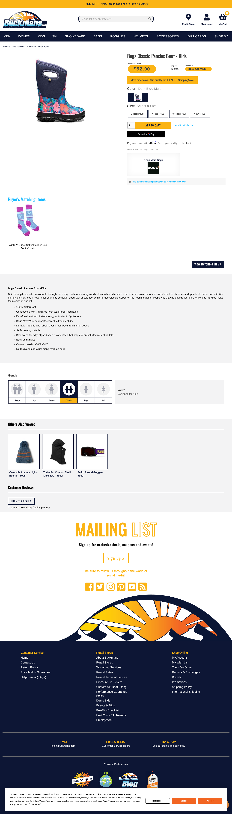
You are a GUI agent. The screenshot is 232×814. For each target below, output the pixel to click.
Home (6, 46)
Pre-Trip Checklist (107, 710)
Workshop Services (108, 667)
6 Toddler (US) (137, 114)
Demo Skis (103, 700)
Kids (41, 36)
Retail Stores (104, 662)
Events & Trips (105, 705)
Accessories (168, 36)
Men (7, 36)
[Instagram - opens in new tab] (111, 587)
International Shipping (186, 691)
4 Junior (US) (200, 114)
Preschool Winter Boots (38, 46)
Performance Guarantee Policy (111, 693)
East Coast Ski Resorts (111, 715)
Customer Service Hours (116, 745)
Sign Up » (116, 558)
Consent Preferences (116, 764)
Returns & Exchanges (186, 672)
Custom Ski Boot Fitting (111, 687)
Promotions (179, 682)
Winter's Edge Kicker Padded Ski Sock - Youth (28, 247)
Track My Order (182, 667)
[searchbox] (150, 19)
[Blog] (142, 587)
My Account (207, 24)
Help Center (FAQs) (33, 677)
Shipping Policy (182, 687)
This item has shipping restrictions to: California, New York (159, 182)
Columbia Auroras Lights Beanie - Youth (23, 474)
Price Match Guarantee (35, 672)
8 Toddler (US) (179, 114)
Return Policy (29, 667)
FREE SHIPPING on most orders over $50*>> (116, 4)
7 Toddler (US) (158, 114)
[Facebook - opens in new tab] (89, 587)
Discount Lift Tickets (109, 682)
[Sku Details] (157, 149)
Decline (184, 801)
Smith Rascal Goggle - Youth (90, 474)
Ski (54, 36)
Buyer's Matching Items (27, 199)
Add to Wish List (184, 125)
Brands (176, 677)
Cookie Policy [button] (101, 801)
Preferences (158, 801)
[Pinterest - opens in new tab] (121, 587)
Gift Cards (196, 36)
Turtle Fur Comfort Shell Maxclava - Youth (57, 474)
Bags (98, 36)
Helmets (141, 36)
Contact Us (28, 662)
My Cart (223, 18)
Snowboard (75, 36)
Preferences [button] (35, 804)
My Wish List (180, 662)
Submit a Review (21, 501)
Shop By (221, 36)
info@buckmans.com (63, 745)
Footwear (21, 46)
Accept (210, 801)
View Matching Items (207, 264)
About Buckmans (107, 657)
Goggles (117, 36)
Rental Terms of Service (111, 677)
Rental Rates (104, 672)
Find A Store (188, 24)
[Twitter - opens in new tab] (100, 587)
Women (24, 36)
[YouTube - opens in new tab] (132, 587)
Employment (104, 720)
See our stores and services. (168, 745)
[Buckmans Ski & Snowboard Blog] (129, 780)
